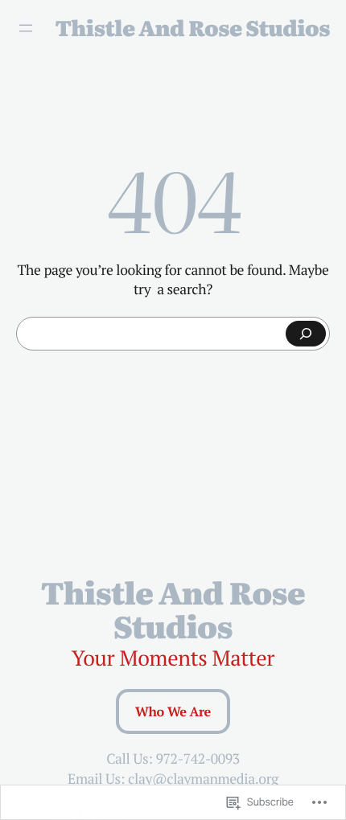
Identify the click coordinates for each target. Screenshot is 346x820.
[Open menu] (25, 28)
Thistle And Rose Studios (193, 27)
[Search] (306, 333)
